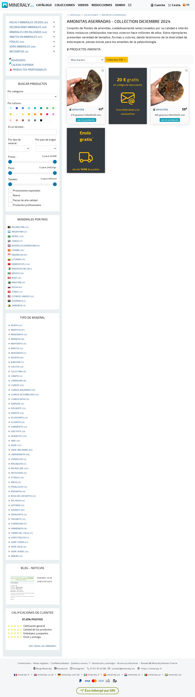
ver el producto (86, 119)
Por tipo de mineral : (14, 141)
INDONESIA (19, 254)
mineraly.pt (154, 674)
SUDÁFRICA (19, 300)
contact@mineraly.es (123, 668)
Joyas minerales (23, 46)
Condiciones (24, 663)
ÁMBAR (16, 556)
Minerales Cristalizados (28, 32)
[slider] (10, 162)
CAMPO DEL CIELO (22, 532)
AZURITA (17, 357)
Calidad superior (22, 64)
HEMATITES (18, 436)
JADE (15, 440)
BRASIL (17, 236)
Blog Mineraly (44, 668)
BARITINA (17, 362)
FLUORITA (17, 422)
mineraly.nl (134, 674)
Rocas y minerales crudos (29, 22)
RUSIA (17, 287)
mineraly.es (113, 674)
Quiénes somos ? (80, 663)
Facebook (62, 668)
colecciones (91, 15)
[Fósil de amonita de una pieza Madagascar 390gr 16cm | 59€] (170, 86)
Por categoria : (16, 91)
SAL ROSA (18, 500)
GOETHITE (18, 431)
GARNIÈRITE (19, 426)
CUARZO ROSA (20, 399)
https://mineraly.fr (151, 668)
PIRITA (16, 482)
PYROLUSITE (19, 486)
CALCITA (17, 366)
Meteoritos (19, 51)
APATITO (17, 348)
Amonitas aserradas (113, 15)
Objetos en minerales (26, 36)
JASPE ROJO (18, 546)
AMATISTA (18, 329)
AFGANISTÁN (20, 227)
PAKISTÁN (18, 282)
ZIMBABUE (18, 305)
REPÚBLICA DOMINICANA (26, 245)
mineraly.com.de (70, 674)
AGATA (16, 325)
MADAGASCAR (22, 268)
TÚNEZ (17, 291)
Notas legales (40, 663)
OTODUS (17, 477)
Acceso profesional (127, 663)
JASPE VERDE (19, 551)
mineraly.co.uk (45, 674)
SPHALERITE (19, 514)
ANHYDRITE (18, 343)
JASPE (16, 445)
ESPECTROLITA (20, 537)
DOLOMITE (18, 408)
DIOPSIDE (17, 403)
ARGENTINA (19, 231)
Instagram (78, 668)
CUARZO (17, 385)
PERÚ (16, 277)
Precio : (12, 156)
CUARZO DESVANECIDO (25, 394)
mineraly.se (174, 674)
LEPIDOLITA (18, 459)
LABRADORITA (20, 454)
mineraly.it (93, 674)
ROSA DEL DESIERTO (23, 495)
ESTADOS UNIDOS (23, 296)
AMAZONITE (19, 334)
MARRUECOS (21, 264)
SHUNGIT (18, 509)
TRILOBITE (18, 519)
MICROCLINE (19, 468)
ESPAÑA (18, 250)
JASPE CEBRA (19, 542)
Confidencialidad (60, 663)
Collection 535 (115, 59)
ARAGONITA (18, 352)
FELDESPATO (19, 417)
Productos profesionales (29, 69)
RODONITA (18, 491)
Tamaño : (13, 179)
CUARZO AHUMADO (23, 389)
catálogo (75, 15)
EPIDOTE (17, 413)
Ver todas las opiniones (42, 646)
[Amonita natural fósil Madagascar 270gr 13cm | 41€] (86, 86)
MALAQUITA (18, 463)
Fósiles (17, 41)
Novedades (18, 60)
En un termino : (16, 126)
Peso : (11, 168)
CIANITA (16, 376)
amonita (77, 109)
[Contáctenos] (130, 5)
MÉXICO (18, 273)
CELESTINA (18, 371)
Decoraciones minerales (28, 27)
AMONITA (17, 339)
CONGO (17, 241)
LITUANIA (18, 259)
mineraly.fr (23, 674)
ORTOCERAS (19, 472)
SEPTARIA (17, 505)
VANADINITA (19, 528)
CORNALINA (18, 380)
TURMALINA (19, 523)
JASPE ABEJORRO (21, 449)
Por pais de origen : (45, 141)
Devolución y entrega (103, 663)
